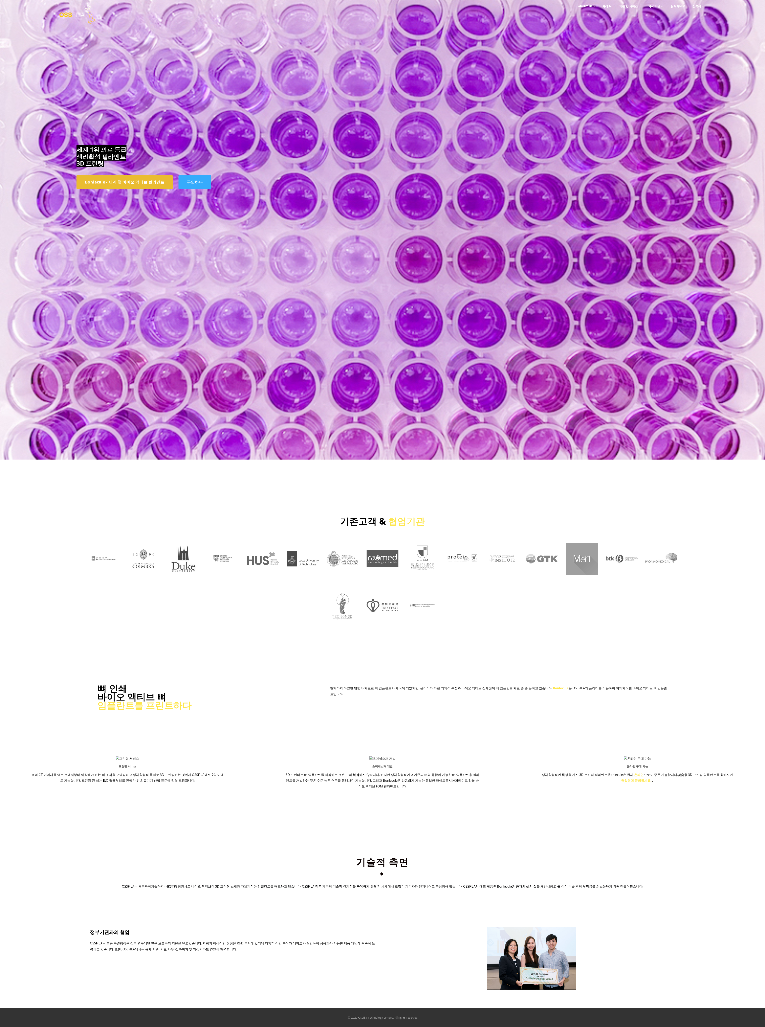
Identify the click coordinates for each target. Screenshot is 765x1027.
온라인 (639, 774)
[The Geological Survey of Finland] (542, 569)
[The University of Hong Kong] (104, 575)
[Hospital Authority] (382, 618)
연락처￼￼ (678, 6)
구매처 (607, 6)
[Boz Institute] (502, 569)
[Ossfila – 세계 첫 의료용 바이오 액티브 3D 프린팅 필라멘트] (77, 27)
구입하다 (195, 182)
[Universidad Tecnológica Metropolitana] (422, 580)
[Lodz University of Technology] (303, 572)
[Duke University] (183, 580)
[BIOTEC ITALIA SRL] (621, 572)
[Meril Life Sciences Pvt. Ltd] (582, 580)
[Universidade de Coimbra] (143, 580)
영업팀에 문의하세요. (636, 780)
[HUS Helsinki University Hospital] (263, 571)
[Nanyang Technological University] (223, 571)
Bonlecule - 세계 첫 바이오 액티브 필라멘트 (124, 182)
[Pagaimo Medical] (661, 570)
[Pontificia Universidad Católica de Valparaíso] (343, 572)
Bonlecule (561, 688)
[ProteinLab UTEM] (462, 580)
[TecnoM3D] (343, 627)
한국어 (697, 6)
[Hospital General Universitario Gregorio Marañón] (422, 619)
